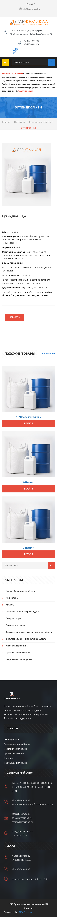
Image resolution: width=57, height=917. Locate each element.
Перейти (28, 423)
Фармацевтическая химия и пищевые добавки (29, 632)
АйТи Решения (25, 912)
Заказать (15, 317)
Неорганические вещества (19, 659)
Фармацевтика (11, 739)
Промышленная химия (15, 763)
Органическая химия (14, 753)
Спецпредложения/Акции (17, 744)
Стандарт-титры (13, 618)
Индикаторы (12, 598)
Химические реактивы (40, 122)
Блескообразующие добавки (20, 591)
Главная (6, 122)
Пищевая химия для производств (22, 611)
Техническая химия (15, 625)
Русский (27, 4)
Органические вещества (18, 652)
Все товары (48, 354)
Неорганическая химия (15, 749)
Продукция (19, 122)
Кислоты (10, 604)
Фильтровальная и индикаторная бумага (26, 639)
